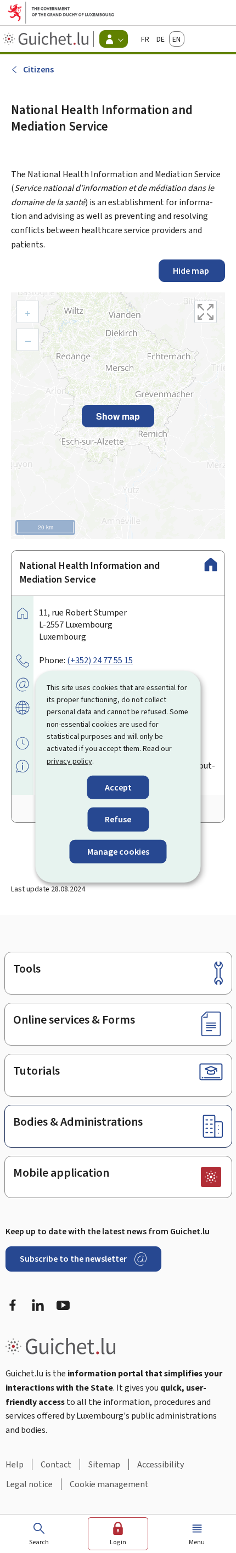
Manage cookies (118, 851)
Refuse (118, 819)
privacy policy (69, 761)
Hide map (192, 270)
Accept (118, 787)
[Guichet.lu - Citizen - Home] (47, 39)
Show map (118, 416)
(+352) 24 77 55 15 (100, 660)
